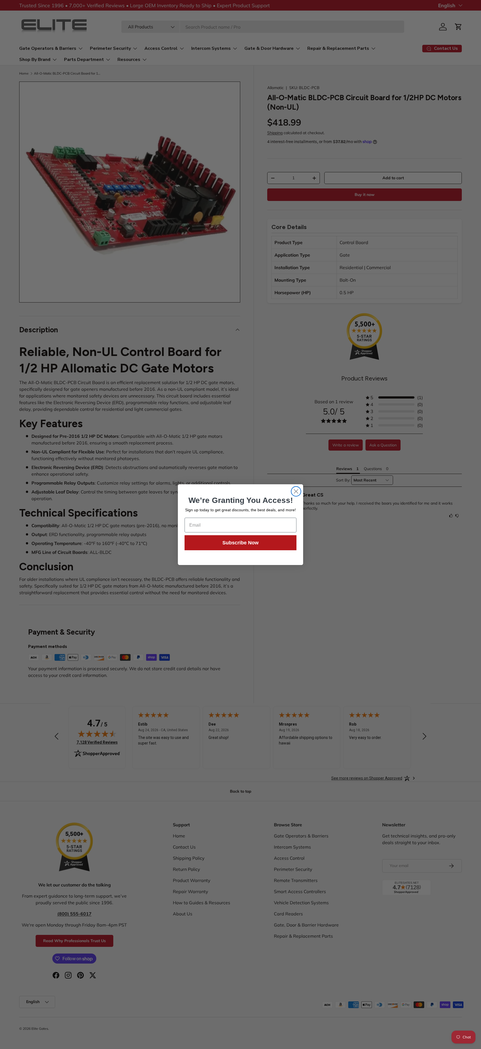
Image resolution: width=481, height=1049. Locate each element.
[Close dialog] (296, 491)
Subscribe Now (240, 543)
